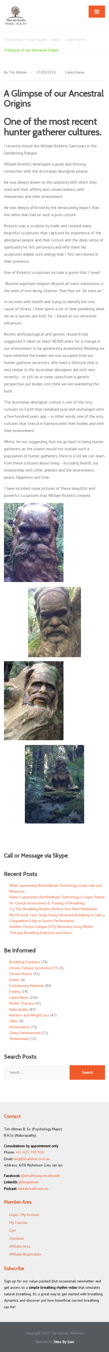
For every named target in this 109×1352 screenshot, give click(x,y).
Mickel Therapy (21, 1003)
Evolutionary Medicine (26, 985)
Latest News (75, 72)
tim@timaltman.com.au (32, 1158)
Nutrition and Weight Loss (29, 1015)
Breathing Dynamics (24, 962)
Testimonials (19, 1038)
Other (13, 1021)
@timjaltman (29, 1182)
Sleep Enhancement (25, 1032)
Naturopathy (18, 1009)
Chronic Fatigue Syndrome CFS (33, 968)
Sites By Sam (64, 1341)
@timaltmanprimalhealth (40, 1175)
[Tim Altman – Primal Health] (16, 15)
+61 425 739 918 (30, 1152)
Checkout (16, 1238)
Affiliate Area (19, 1246)
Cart (12, 1230)
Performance (19, 1027)
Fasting (14, 991)
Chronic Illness (20, 973)
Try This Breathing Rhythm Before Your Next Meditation (53, 909)
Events (14, 979)
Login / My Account (24, 1214)
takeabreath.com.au (33, 1188)
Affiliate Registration (25, 1254)
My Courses (18, 1222)
